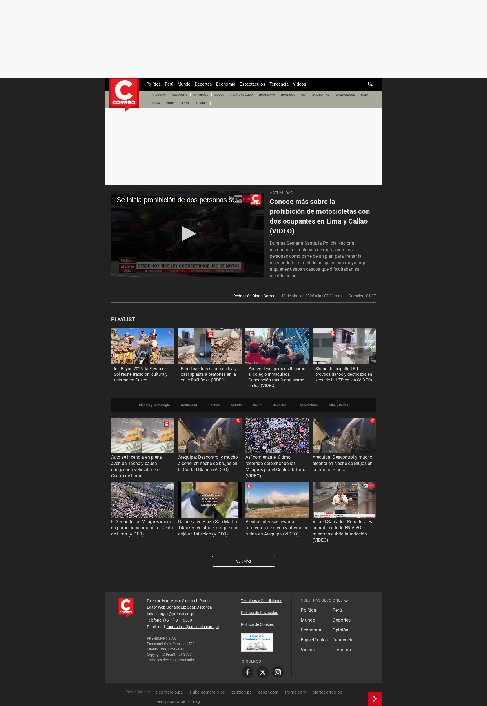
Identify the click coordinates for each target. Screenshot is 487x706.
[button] (187, 233)
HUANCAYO (267, 94)
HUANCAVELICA (241, 94)
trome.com (295, 692)
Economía (225, 84)
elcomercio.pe (169, 692)
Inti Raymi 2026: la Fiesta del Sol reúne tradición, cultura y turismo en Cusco (141, 374)
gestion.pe (241, 692)
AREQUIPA (159, 94)
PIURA (156, 103)
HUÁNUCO (288, 94)
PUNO (170, 103)
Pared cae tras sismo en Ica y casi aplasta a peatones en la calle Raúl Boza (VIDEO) (208, 374)
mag (196, 701)
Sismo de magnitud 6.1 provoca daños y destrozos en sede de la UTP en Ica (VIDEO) (343, 374)
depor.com (268, 692)
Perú (169, 84)
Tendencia (279, 84)
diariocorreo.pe (327, 692)
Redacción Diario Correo (254, 296)
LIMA (364, 94)
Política (153, 84)
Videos (299, 84)
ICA (303, 94)
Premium (342, 649)
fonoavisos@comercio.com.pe (192, 626)
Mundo (184, 84)
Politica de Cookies (257, 624)
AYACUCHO (180, 94)
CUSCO (219, 94)
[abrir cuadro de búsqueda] (370, 84)
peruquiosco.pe (170, 701)
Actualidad (281, 193)
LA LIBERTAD (321, 94)
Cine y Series (338, 405)
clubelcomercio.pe (207, 692)
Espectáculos (252, 84)
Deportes (203, 84)
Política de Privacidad (259, 612)
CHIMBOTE (201, 94)
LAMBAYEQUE (345, 94)
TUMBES (202, 103)
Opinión (340, 630)
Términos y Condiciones (261, 600)
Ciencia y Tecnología (154, 405)
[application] (187, 234)
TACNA (185, 103)
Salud (257, 405)
